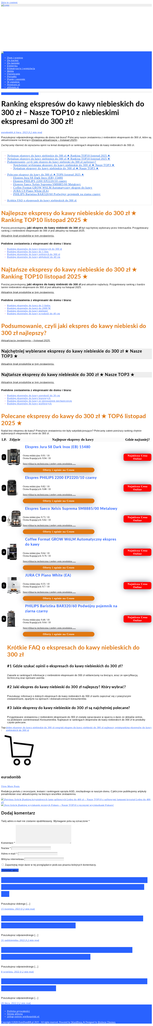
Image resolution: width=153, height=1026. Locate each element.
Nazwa (6, 848)
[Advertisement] (76, 29)
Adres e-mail (9, 853)
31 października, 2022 (13, 940)
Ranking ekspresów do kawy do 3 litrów (29, 305)
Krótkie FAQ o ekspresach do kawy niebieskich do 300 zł (41, 200)
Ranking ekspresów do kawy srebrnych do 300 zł (33, 254)
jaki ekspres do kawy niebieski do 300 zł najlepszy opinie (91, 727)
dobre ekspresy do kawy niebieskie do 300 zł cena (33, 727)
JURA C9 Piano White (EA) (31, 190)
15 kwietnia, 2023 (11, 909)
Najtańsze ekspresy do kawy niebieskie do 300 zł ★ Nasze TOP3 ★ (56, 168)
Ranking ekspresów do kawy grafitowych (29, 403)
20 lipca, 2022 (9, 1003)
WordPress (76, 1022)
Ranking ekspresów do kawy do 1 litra (27, 251)
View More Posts (10, 786)
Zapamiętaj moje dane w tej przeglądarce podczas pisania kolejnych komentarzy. (51, 865)
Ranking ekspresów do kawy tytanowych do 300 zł (34, 249)
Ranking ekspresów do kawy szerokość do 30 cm (33, 395)
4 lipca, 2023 (21, 132)
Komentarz (8, 843)
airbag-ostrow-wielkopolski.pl (23, 1016)
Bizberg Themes (106, 1022)
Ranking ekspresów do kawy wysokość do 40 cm (33, 313)
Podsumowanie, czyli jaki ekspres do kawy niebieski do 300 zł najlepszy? (51, 161)
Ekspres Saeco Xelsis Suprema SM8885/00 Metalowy (47, 184)
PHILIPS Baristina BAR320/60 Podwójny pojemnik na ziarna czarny (57, 194)
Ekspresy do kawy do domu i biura (20, 93)
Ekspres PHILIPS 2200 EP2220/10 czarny (40, 181)
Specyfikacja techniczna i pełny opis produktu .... (49, 463)
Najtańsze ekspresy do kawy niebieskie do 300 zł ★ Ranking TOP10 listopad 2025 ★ (58, 158)
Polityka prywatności (18, 1011)
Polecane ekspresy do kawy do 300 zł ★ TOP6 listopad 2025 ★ (45, 174)
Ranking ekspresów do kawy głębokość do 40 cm (33, 257)
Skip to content (9, 2)
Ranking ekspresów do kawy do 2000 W (29, 308)
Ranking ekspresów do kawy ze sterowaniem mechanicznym (39, 401)
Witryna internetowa (12, 859)
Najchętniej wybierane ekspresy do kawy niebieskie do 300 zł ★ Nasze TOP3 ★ (63, 165)
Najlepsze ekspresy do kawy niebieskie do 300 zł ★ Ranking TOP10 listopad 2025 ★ (58, 155)
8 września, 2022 (10, 971)
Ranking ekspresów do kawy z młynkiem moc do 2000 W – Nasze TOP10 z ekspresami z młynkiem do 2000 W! (74, 887)
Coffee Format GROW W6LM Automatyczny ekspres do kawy (52, 187)
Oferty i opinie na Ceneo (59, 469)
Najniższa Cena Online (137, 457)
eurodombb (7, 132)
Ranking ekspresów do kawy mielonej (27, 311)
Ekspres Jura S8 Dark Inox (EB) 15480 (38, 177)
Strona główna (15, 1014)
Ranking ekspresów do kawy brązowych (29, 398)
